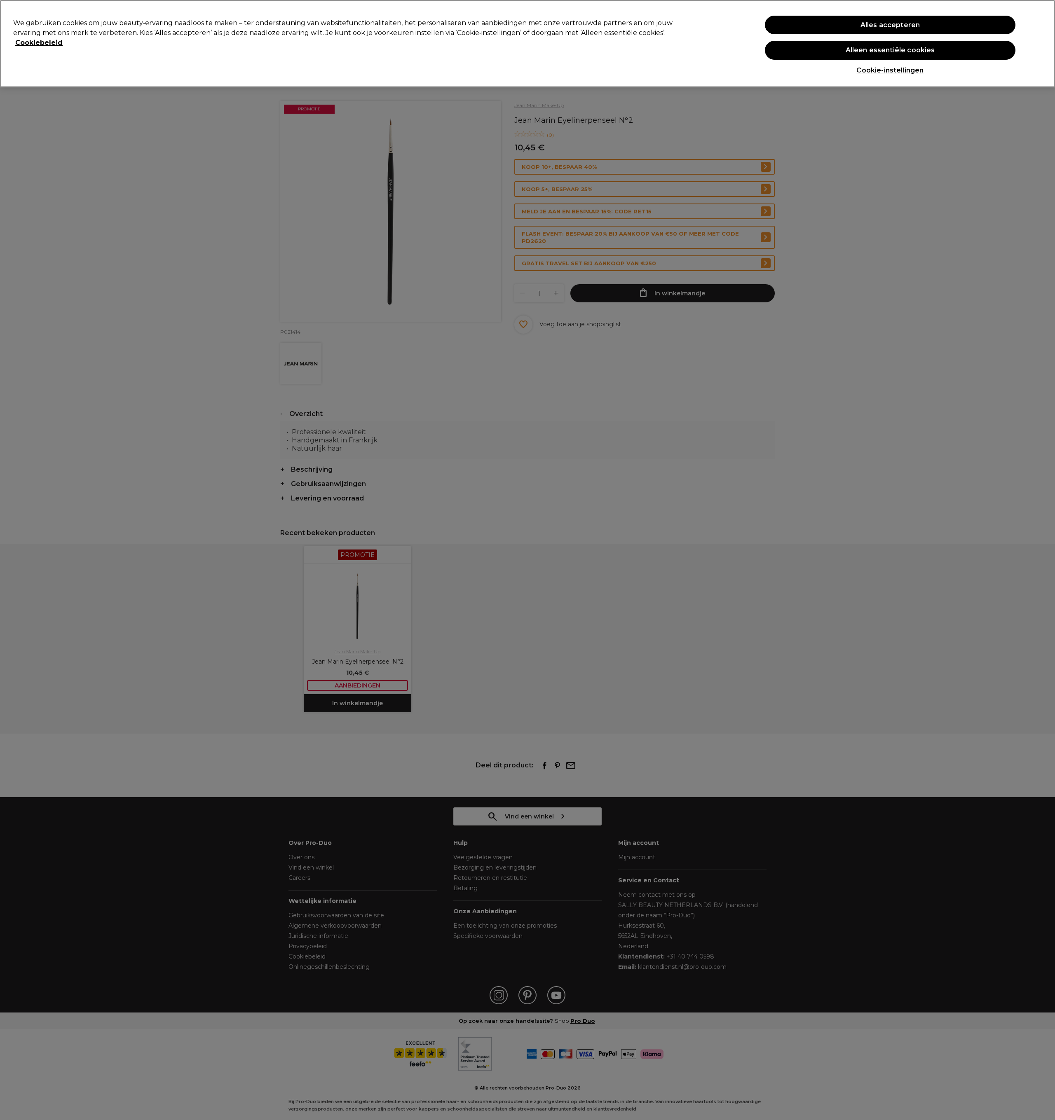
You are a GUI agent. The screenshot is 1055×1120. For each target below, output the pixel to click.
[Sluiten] (1042, 43)
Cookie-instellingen (890, 70)
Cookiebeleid (39, 43)
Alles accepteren (890, 25)
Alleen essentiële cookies (890, 50)
